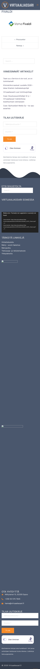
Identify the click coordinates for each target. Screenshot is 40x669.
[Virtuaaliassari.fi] (17, 5)
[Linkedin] (24, 205)
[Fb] (8, 205)
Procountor (20, 39)
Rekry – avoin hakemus (11, 245)
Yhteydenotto (7, 253)
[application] (20, 222)
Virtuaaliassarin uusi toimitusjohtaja (17, 92)
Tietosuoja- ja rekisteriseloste (13, 251)
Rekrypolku (6, 248)
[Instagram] (16, 205)
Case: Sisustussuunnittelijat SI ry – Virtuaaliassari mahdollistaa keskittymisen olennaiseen (17, 99)
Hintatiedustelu (8, 242)
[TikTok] (31, 205)
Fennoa (19, 46)
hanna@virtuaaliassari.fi (14, 603)
